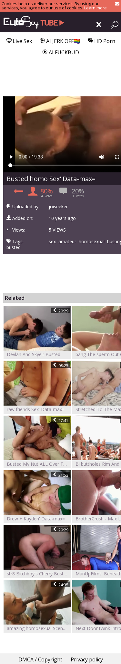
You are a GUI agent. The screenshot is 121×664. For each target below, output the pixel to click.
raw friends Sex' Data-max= (36, 409)
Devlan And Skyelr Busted (33, 354)
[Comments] (17, 193)
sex (52, 241)
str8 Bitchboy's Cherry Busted (38, 574)
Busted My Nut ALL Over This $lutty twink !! (39, 464)
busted (13, 247)
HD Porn (104, 41)
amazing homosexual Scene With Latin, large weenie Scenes (39, 628)
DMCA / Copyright (40, 659)
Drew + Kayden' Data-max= (36, 519)
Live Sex (21, 41)
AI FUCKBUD (63, 52)
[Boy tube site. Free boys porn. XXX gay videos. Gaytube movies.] (32, 22)
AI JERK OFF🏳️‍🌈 (62, 41)
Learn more (95, 8)
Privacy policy (87, 659)
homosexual (92, 241)
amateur (67, 241)
